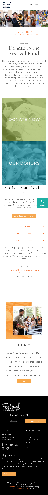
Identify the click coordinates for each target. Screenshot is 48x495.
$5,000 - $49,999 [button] (24, 233)
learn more (24, 381)
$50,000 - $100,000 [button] (24, 241)
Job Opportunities (33, 440)
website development (21, 488)
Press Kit (29, 442)
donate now (9, 474)
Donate (42, 205)
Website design (14, 487)
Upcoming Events (33, 445)
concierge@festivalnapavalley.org (23, 270)
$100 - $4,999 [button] (24, 226)
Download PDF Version (24, 216)
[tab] (24, 226)
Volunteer (29, 447)
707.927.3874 (24, 273)
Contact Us (30, 437)
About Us (29, 435)
